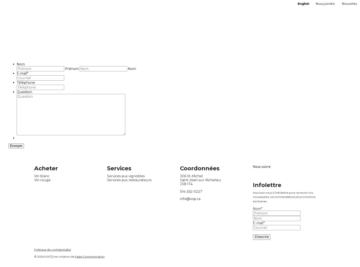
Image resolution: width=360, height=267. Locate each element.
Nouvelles (349, 4)
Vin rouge (42, 180)
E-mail (23, 73)
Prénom (72, 69)
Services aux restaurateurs (129, 180)
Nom (21, 64)
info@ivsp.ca (190, 199)
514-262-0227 (191, 192)
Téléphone (26, 83)
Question (24, 92)
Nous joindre (325, 4)
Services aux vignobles (126, 176)
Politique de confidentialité (52, 249)
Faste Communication (90, 256)
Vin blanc (42, 176)
